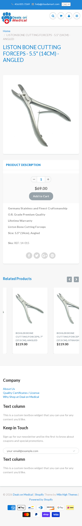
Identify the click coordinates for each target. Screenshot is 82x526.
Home (6, 31)
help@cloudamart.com (47, 4)
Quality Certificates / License (21, 392)
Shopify (39, 494)
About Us (9, 388)
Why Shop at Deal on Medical (21, 396)
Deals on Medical (23, 494)
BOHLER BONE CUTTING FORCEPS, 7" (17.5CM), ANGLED (22, 337)
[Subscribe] (74, 451)
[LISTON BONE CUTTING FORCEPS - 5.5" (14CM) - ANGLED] (41, 114)
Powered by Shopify (41, 499)
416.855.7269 (22, 4)
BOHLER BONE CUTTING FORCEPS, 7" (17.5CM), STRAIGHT (63, 337)
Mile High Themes (67, 494)
